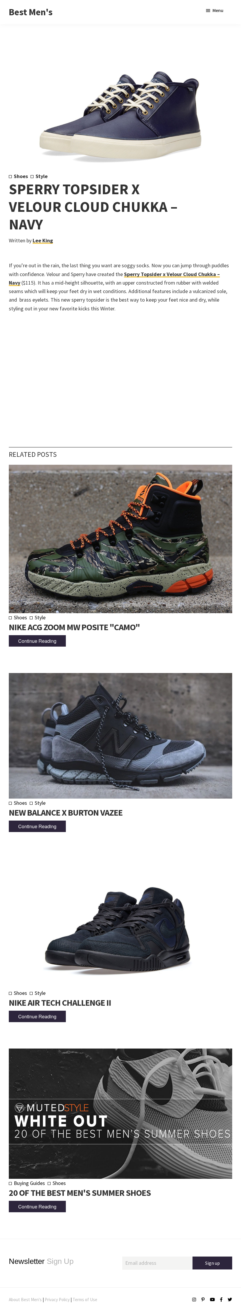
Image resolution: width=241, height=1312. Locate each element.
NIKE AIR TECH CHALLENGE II (60, 1002)
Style (42, 176)
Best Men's (31, 12)
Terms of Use (85, 1299)
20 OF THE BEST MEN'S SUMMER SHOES (80, 1192)
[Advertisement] (120, 371)
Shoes (21, 176)
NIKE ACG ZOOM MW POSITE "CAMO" (74, 627)
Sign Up (41, 1261)
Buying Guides (29, 1183)
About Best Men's (25, 1299)
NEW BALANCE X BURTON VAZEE (66, 812)
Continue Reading (37, 641)
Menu (217, 10)
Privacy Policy (57, 1299)
